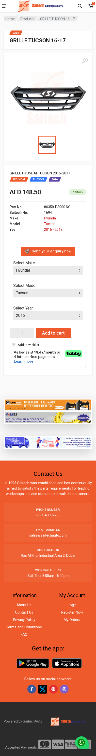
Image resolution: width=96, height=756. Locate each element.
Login (72, 605)
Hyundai (50, 218)
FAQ (24, 634)
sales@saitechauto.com (48, 535)
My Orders (72, 619)
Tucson (49, 224)
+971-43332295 (48, 515)
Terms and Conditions (24, 627)
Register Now (72, 612)
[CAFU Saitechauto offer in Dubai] (48, 417)
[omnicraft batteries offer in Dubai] (48, 404)
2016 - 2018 (53, 229)
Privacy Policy (24, 619)
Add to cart (53, 333)
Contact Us (24, 612)
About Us (24, 605)
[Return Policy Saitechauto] (48, 442)
